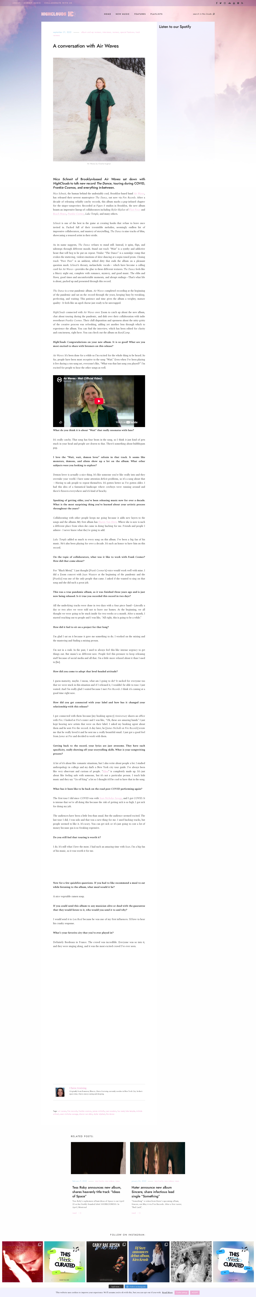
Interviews (106, 32)
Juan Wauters (111, 1111)
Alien (105, 771)
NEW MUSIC (123, 14)
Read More (167, 1292)
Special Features (127, 32)
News (117, 1181)
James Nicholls (99, 1111)
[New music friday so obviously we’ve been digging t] (64, 1261)
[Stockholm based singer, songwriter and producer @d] (149, 1261)
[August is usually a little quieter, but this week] (233, 1261)
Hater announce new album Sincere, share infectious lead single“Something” (153, 1192)
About (16, 3)
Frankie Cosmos (76, 214)
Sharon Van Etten (107, 522)
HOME (107, 14)
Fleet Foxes (135, 210)
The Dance (110, 1114)
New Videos (109, 1181)
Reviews (115, 32)
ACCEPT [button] (195, 1292)
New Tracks (99, 1181)
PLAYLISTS (157, 14)
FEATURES (140, 14)
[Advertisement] (186, 138)
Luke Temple (130, 1111)
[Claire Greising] (60, 1092)
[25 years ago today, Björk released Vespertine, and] (191, 1261)
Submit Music (32, 3)
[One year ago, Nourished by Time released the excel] (22, 1261)
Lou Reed (120, 1111)
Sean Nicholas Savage (110, 798)
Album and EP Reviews (91, 32)
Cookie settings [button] (181, 1292)
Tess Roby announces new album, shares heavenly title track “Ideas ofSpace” (96, 1192)
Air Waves (139, 194)
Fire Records (72, 1111)
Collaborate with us (58, 3)
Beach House (59, 214)
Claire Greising (77, 1088)
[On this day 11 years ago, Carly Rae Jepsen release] (107, 1261)
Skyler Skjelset (99, 1114)
